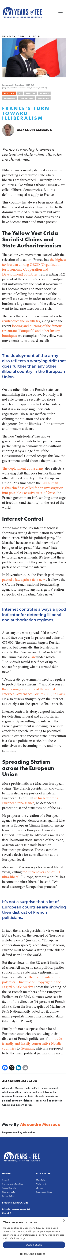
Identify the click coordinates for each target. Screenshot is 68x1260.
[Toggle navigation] (60, 12)
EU (19, 93)
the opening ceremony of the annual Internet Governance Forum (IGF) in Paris (33, 692)
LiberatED (6, 1213)
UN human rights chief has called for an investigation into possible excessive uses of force (32, 488)
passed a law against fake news (24, 579)
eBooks (39, 1187)
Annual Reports (9, 1187)
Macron (43, 98)
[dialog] (34, 1238)
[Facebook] (5, 1067)
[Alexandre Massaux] (8, 129)
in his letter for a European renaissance (30, 801)
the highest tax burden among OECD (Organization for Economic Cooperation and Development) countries (34, 267)
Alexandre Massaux (34, 130)
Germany (27, 1048)
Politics (9, 93)
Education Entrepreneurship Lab (16, 1209)
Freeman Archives (44, 1191)
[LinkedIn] (18, 1067)
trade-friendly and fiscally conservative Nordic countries (32, 1043)
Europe (30, 93)
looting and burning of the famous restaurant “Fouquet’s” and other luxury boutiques (32, 330)
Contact (5, 1179)
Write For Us (41, 1183)
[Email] (25, 1067)
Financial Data (8, 1191)
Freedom (9, 98)
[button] (34, 1254)
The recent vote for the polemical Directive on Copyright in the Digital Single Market (31, 982)
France (44, 93)
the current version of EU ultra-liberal (31, 875)
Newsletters (41, 1179)
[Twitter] (11, 1067)
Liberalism (26, 98)
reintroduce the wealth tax (21, 321)
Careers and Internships (12, 1183)
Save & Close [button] (34, 1244)
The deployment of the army (23, 468)
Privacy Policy (8, 1195)
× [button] (64, 1220)
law (33, 657)
